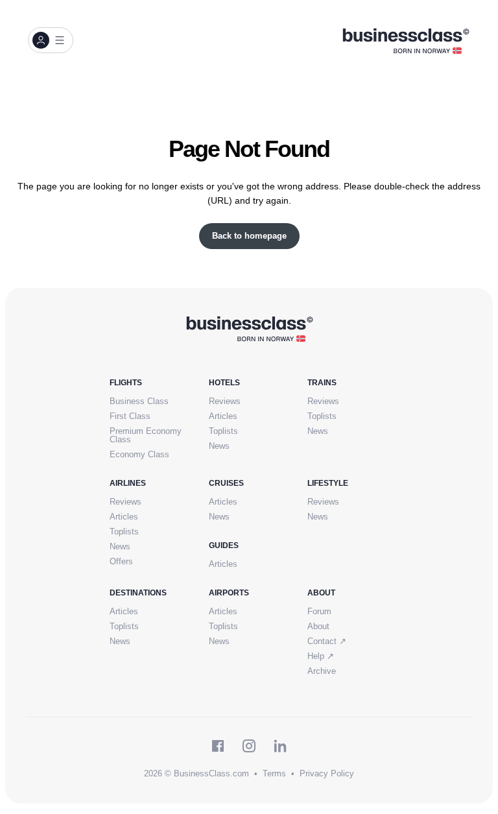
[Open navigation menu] (51, 40)
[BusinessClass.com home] (249, 328)
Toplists (223, 431)
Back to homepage (249, 236)
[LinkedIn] (280, 746)
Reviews (225, 401)
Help (320, 656)
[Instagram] (249, 746)
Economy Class (139, 454)
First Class (130, 416)
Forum (319, 611)
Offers (121, 561)
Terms (274, 773)
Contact (326, 641)
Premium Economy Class (146, 435)
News (219, 446)
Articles (223, 416)
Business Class (139, 401)
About (318, 626)
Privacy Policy (327, 773)
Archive (321, 671)
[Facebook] (218, 746)
